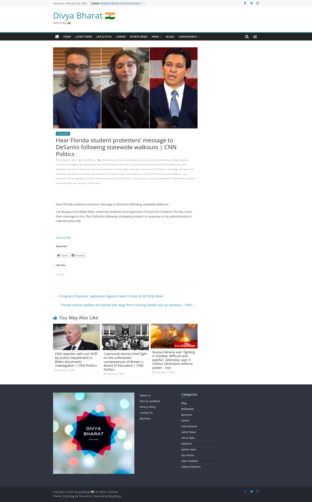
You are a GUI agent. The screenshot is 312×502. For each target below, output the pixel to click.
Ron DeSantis (124, 178)
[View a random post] (255, 36)
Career (120, 36)
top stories (63, 133)
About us (145, 395)
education (144, 164)
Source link (63, 238)
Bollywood (187, 409)
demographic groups (90, 164)
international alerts (115, 173)
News (155, 36)
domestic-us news (129, 164)
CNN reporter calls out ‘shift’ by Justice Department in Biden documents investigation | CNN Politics (76, 360)
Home (67, 36)
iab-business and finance (153, 169)
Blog (184, 403)
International (189, 426)
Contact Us (146, 412)
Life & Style (104, 36)
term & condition (150, 401)
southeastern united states (171, 178)
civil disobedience (161, 159)
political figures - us (176, 173)
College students (179, 159)
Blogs (170, 36)
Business (145, 418)
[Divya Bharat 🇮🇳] (57, 36)
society (152, 178)
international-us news (137, 173)
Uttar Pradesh (189, 461)
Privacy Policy (148, 407)
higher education (131, 169)
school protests (140, 178)
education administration (163, 164)
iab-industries (98, 173)
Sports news (138, 36)
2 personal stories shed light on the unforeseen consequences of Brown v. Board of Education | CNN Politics (125, 361)
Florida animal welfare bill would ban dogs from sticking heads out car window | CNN (128, 305)
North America (157, 173)
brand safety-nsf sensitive (137, 159)
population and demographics (71, 178)
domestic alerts (110, 164)
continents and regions (67, 164)
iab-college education (178, 169)
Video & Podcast (191, 466)
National (186, 443)
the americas (79, 183)
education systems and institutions (95, 169)
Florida (117, 169)
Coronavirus (188, 36)
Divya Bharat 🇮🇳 (84, 15)
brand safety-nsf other (112, 159)
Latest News (83, 36)
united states (93, 183)
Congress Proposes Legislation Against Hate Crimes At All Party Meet (109, 296)
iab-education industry (78, 173)
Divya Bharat (89, 159)
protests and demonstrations (101, 178)
